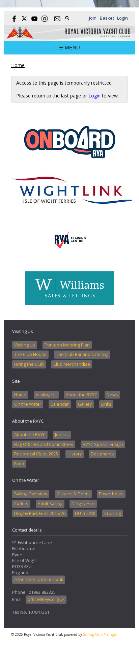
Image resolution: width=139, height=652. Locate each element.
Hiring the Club (29, 364)
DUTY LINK (85, 513)
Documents (102, 454)
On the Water (27, 404)
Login (122, 18)
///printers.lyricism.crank (38, 579)
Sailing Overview (30, 494)
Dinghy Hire (83, 504)
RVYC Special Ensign (103, 444)
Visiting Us (24, 345)
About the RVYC (81, 395)
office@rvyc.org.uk (46, 599)
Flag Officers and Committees (43, 444)
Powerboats (111, 494)
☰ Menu (69, 47)
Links (106, 404)
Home (18, 65)
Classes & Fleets (73, 494)
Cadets (21, 504)
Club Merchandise (71, 364)
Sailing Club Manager (100, 634)
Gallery (85, 404)
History (74, 454)
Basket (107, 18)
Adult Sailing (50, 504)
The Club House (30, 354)
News (112, 395)
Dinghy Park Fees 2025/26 (39, 513)
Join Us (62, 434)
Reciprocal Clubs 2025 (36, 454)
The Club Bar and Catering (82, 354)
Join (92, 18)
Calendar (60, 404)
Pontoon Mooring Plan (67, 345)
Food (19, 464)
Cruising (112, 513)
